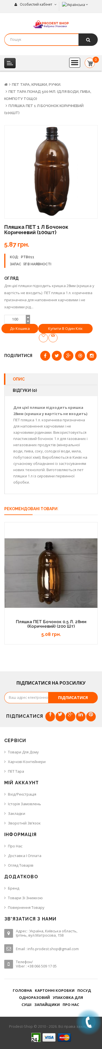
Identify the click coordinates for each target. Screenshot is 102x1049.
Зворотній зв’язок (24, 823)
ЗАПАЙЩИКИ (47, 1004)
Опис (19, 379)
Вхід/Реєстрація (22, 794)
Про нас (15, 846)
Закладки (16, 813)
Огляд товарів (20, 865)
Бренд (13, 888)
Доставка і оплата (24, 855)
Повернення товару (26, 907)
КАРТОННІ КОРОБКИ (55, 990)
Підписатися (73, 697)
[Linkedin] (81, 716)
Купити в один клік (65, 328)
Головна (22, 990)
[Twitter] (60, 716)
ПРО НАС (71, 1004)
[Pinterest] (91, 716)
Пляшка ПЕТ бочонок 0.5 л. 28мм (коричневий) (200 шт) (51, 624)
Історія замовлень (24, 803)
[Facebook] (50, 716)
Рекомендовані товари (31, 509)
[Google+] (70, 716)
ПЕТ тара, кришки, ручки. (36, 84)
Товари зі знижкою (25, 897)
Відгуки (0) (25, 390)
